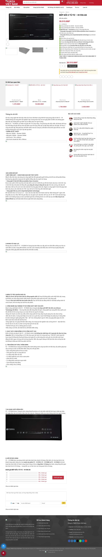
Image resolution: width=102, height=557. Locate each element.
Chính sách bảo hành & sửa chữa (46, 534)
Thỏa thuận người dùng (44, 536)
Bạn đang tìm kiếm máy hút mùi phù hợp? (83, 150)
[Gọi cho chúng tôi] (80, 541)
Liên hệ (85, 7)
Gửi (64, 503)
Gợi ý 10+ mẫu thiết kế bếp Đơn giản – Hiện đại (84, 128)
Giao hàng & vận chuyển (44, 528)
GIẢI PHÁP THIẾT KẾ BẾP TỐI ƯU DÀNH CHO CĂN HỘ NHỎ (83, 123)
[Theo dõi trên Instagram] (72, 541)
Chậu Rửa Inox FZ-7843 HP (62, 101)
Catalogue (69, 7)
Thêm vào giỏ (72, 66)
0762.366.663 (71, 72)
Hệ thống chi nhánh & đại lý (56, 7)
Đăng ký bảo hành (38, 7)
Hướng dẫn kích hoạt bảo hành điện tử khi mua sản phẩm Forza (84, 155)
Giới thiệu (17, 7)
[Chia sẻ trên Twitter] (63, 76)
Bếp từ (67, 12)
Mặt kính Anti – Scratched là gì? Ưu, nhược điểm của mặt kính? (83, 134)
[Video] (7, 39)
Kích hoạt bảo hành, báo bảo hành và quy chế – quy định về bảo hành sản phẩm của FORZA (84, 140)
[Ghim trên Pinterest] (69, 76)
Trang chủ (8, 7)
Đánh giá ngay (58, 477)
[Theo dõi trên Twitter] (74, 541)
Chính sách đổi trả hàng (44, 525)
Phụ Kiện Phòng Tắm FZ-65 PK (85, 101)
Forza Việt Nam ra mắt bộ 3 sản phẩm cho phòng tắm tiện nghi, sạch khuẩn (84, 145)
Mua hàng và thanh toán (44, 531)
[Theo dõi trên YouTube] (86, 541)
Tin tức (77, 7)
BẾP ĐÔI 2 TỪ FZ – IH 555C (39, 101)
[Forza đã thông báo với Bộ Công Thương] (51, 553)
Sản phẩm (26, 7)
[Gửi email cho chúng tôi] (77, 541)
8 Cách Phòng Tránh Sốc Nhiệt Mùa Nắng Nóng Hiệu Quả (85, 118)
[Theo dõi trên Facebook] (69, 541)
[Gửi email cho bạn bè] (66, 76)
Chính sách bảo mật (43, 523)
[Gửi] (58, 2)
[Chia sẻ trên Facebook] (60, 76)
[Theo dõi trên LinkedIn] (83, 541)
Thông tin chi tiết (12, 114)
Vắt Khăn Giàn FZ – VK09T (16, 101)
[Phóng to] (7, 44)
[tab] (12, 114)
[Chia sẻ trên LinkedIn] (71, 76)
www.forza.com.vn (79, 537)
